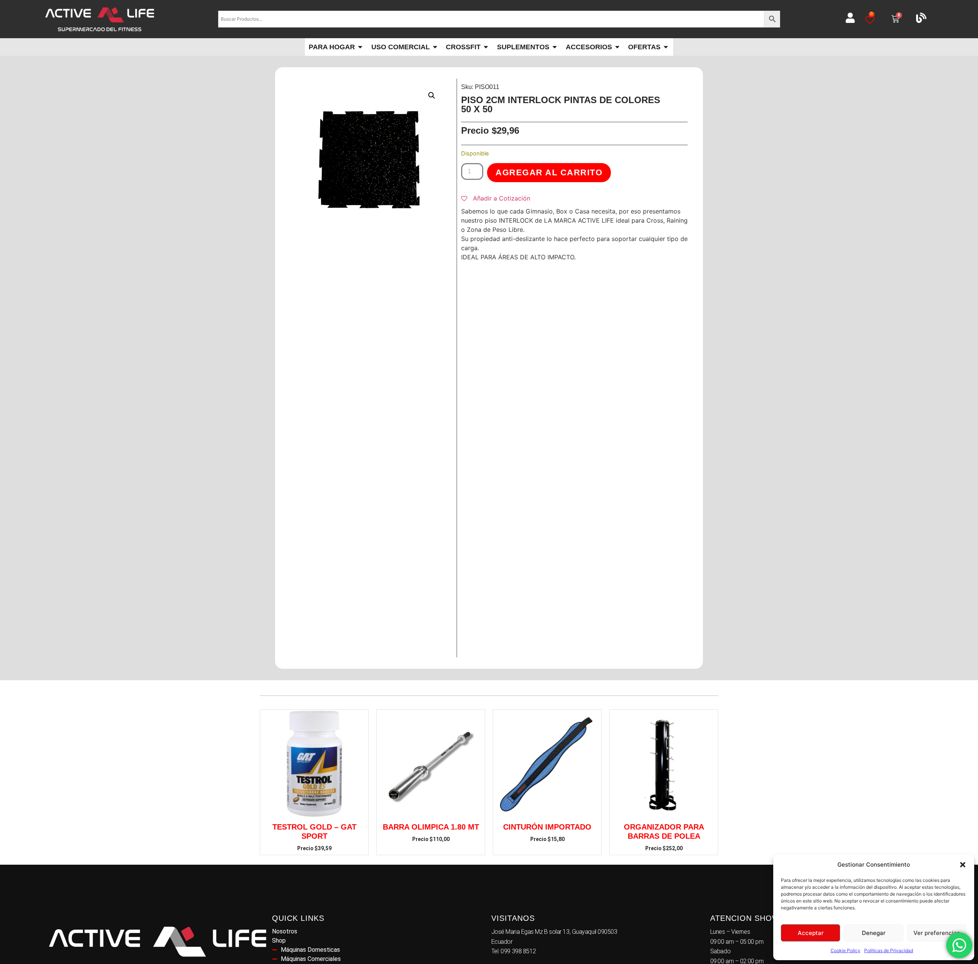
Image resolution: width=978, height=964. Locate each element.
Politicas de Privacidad (888, 950)
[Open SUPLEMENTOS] (554, 47)
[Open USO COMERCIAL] (435, 47)
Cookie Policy (845, 950)
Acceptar (811, 933)
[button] (963, 865)
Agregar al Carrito (548, 172)
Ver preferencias (936, 933)
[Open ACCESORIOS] (617, 47)
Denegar (874, 933)
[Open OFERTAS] (665, 47)
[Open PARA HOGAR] (360, 47)
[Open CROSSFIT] (486, 47)
